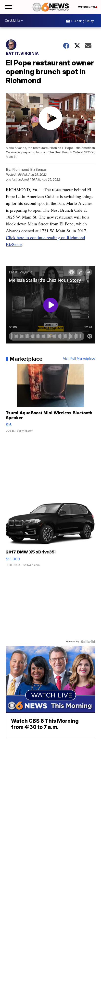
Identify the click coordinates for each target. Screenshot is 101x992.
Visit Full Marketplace (79, 358)
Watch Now (86, 7)
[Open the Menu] (8, 7)
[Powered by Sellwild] (88, 641)
